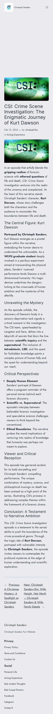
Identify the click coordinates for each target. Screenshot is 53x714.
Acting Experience (16, 134)
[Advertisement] (26, 43)
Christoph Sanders (22, 7)
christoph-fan (31, 129)
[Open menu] (47, 7)
